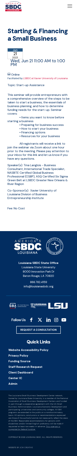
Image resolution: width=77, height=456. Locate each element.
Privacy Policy (18, 356)
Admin (12, 384)
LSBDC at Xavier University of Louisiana (45, 78)
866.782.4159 (38, 282)
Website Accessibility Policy (28, 350)
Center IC (15, 378)
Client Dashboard (20, 372)
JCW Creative (26, 447)
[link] (19, 305)
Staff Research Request (25, 367)
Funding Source (19, 361)
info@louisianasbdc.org (38, 286)
